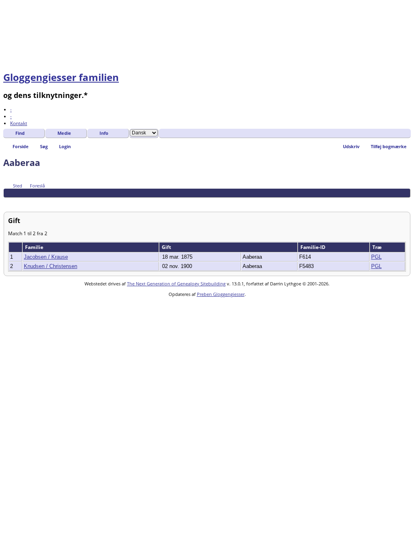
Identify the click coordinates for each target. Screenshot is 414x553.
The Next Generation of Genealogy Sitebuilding (176, 284)
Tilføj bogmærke (389, 146)
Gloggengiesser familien (61, 77)
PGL (376, 257)
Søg (44, 146)
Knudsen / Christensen (50, 266)
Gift (167, 247)
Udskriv (351, 146)
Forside (21, 146)
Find (20, 133)
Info (103, 133)
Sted (17, 186)
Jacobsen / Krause (46, 257)
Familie (34, 247)
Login (65, 146)
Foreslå (37, 186)
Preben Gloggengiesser (221, 294)
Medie (64, 133)
